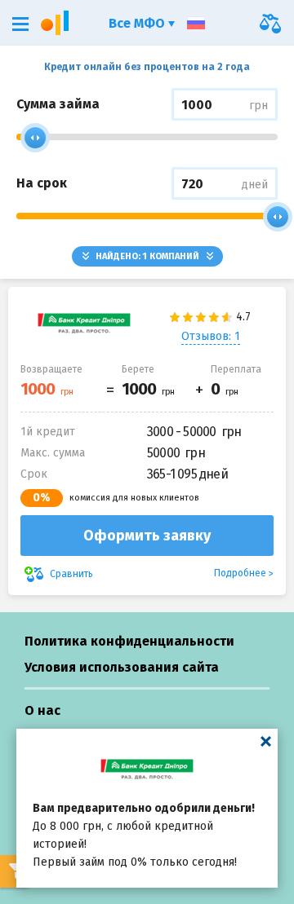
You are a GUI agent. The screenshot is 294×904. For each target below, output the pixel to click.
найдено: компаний (147, 256)
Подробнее (240, 573)
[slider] (35, 137)
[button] (20, 24)
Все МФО (138, 23)
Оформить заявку (147, 536)
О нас (42, 710)
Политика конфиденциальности (129, 641)
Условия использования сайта (121, 667)
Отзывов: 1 (210, 336)
